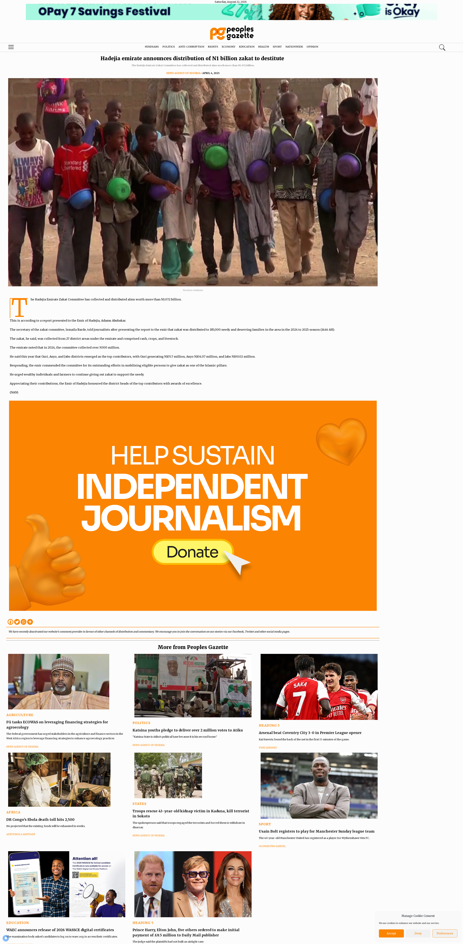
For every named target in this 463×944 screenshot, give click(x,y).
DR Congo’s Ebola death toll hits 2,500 (40, 819)
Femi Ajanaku (268, 747)
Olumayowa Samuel (272, 846)
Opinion (312, 46)
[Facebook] (10, 622)
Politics (168, 46)
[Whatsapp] (23, 622)
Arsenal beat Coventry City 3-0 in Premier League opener (310, 733)
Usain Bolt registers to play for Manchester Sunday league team (317, 831)
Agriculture (19, 715)
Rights (213, 46)
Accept (391, 933)
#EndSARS (152, 46)
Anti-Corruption (191, 46)
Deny (418, 933)
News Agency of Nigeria (183, 73)
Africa (13, 812)
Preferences (445, 933)
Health (263, 46)
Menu (24, 48)
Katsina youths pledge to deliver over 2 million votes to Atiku (188, 730)
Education (246, 46)
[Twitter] (17, 622)
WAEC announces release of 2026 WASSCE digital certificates (60, 930)
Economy (228, 46)
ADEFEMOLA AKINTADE (20, 834)
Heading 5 (269, 725)
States (139, 804)
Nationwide (294, 46)
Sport (277, 46)
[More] (30, 622)
